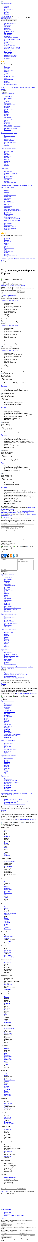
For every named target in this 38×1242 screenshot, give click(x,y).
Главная (3, 1218)
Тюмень (6, 938)
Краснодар (7, 955)
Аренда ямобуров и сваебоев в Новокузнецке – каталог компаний (17, 511)
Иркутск (6, 886)
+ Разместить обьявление (8, 295)
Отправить (21, 292)
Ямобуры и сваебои (10, 56)
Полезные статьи (11, 20)
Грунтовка (7, 156)
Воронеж (7, 836)
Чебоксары (7, 929)
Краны (6, 115)
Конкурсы (7, 67)
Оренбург (7, 914)
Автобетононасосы (10, 23)
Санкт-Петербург (9, 861)
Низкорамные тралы (10, 55)
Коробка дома (8, 176)
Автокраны (7, 26)
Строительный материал (8, 148)
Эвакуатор (7, 103)
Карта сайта (7, 1212)
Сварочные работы (10, 182)
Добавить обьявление (7, 285)
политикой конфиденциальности (26, 693)
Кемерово (7, 888)
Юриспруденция (6, 185)
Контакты (7, 1214)
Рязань (6, 847)
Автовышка (7, 117)
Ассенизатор (8, 119)
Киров (6, 908)
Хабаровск (7, 989)
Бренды (13, 185)
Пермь (6, 918)
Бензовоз (7, 106)
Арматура (7, 161)
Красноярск (7, 891)
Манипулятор (8, 109)
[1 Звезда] (4, 546)
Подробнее (4, 386)
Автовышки (8, 34)
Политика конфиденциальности (14, 1215)
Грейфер (6, 114)
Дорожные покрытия (10, 173)
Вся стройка (8, 171)
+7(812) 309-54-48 (6, 17)
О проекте (7, 11)
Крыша (6, 181)
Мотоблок (7, 122)
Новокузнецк (8, 889)
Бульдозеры (7, 25)
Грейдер (6, 112)
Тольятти (7, 922)
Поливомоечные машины (12, 48)
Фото (5, 78)
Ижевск (6, 926)
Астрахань (7, 950)
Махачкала (7, 962)
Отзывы (6, 6)
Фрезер (6, 145)
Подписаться (21, 1188)
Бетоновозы (7, 41)
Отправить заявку (6, 541)
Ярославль (7, 855)
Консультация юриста (10, 84)
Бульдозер (7, 107)
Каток (6, 111)
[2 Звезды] (10, 546)
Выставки (7, 82)
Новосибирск (8, 893)
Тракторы (7, 44)
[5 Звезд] (30, 546)
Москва (6, 830)
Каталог (6, 14)
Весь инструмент (9, 136)
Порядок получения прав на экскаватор (16, 674)
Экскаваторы (8, 96)
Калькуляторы (8, 9)
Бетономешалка (9, 140)
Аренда (3, 20)
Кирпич (6, 159)
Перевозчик (7, 130)
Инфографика (8, 79)
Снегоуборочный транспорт (12, 126)
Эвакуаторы (8, 53)
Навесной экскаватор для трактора (14, 677)
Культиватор (8, 125)
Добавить (3, 684)
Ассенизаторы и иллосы (11, 37)
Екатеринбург (8, 936)
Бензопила (7, 139)
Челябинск (7, 941)
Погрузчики (8, 52)
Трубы (6, 164)
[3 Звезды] (17, 546)
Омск (6, 894)
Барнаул (6, 882)
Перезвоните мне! (6, 18)
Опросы (6, 75)
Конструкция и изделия (11, 175)
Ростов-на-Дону (9, 957)
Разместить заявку (19, 285)
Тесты (6, 73)
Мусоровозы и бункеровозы (12, 39)
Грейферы (7, 36)
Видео (6, 81)
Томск (6, 897)
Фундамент (7, 179)
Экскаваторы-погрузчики (12, 47)
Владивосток (8, 984)
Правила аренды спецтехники (13, 673)
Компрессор (7, 144)
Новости (6, 7)
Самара (6, 919)
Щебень (6, 165)
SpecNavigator (5, 1191)
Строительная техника (7, 93)
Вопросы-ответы (9, 76)
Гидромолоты (8, 33)
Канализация (8, 178)
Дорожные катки (9, 31)
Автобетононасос (9, 104)
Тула (5, 854)
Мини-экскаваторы (10, 45)
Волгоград (7, 952)
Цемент (6, 157)
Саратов (6, 921)
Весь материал (8, 151)
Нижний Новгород (10, 913)
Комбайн (7, 123)
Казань (6, 924)
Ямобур (6, 120)
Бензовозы (7, 29)
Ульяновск (7, 927)
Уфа (5, 907)
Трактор (6, 101)
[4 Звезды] (24, 546)
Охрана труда (10, 187)
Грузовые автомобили (10, 128)
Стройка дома (5, 168)
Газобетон (7, 154)
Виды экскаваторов (10, 676)
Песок (6, 162)
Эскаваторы (7, 50)
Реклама (6, 12)
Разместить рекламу (10, 1177)
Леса (5, 137)
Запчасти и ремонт (21, 185)
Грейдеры (7, 28)
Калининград (8, 866)
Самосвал (7, 58)
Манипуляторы (8, 42)
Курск (6, 843)
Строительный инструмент (9, 133)
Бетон (6, 153)
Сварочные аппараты (10, 142)
